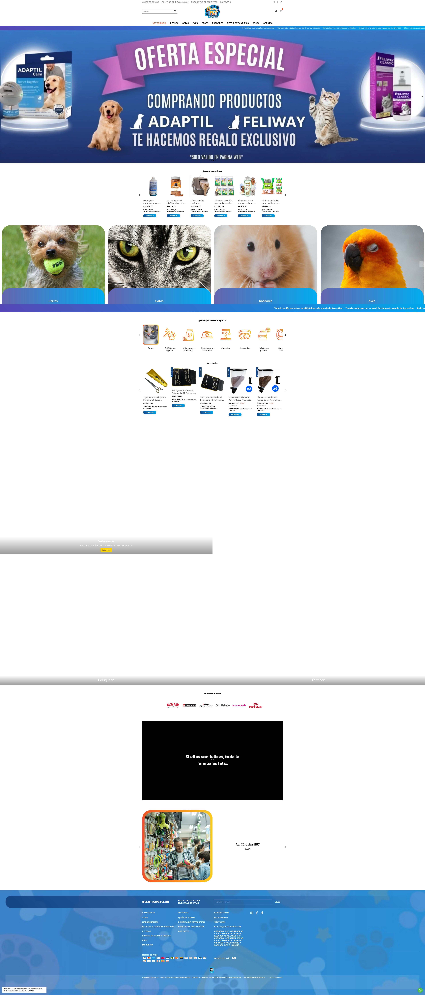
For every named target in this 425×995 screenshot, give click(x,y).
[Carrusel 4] (212, 96)
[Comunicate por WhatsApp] (420, 990)
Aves (195, 23)
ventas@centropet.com (227, 926)
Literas (146, 931)
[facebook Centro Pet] (277, 2)
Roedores (217, 23)
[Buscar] (175, 11)
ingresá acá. (236, 977)
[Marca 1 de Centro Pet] (172, 705)
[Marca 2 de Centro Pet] (189, 705)
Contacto (225, 2)
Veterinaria (159, 23)
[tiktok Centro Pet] (281, 2)
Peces (205, 23)
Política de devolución (175, 2)
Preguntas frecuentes (204, 2)
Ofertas (267, 23)
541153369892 (221, 917)
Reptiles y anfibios (238, 23)
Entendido (30, 990)
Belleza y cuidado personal (158, 926)
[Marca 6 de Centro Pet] (255, 705)
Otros (256, 23)
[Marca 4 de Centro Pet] (222, 705)
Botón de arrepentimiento (254, 977)
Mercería (147, 945)
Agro (145, 917)
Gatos (185, 23)
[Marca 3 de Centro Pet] (206, 705)
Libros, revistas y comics (156, 936)
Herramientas (150, 922)
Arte (145, 940)
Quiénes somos (150, 2)
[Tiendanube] (276, 978)
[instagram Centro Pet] (274, 2)
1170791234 (219, 922)
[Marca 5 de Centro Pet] (239, 705)
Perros (174, 23)
